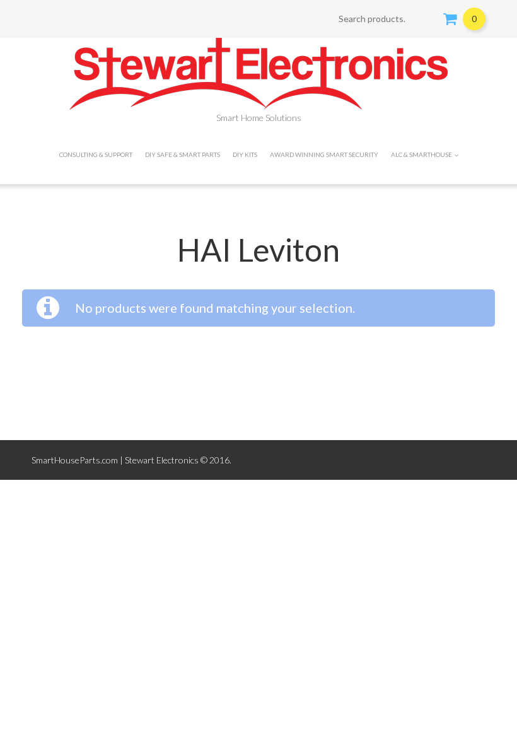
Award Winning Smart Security (324, 154)
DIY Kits (245, 154)
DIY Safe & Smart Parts (182, 154)
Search (425, 19)
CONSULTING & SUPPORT (95, 154)
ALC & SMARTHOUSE (421, 154)
